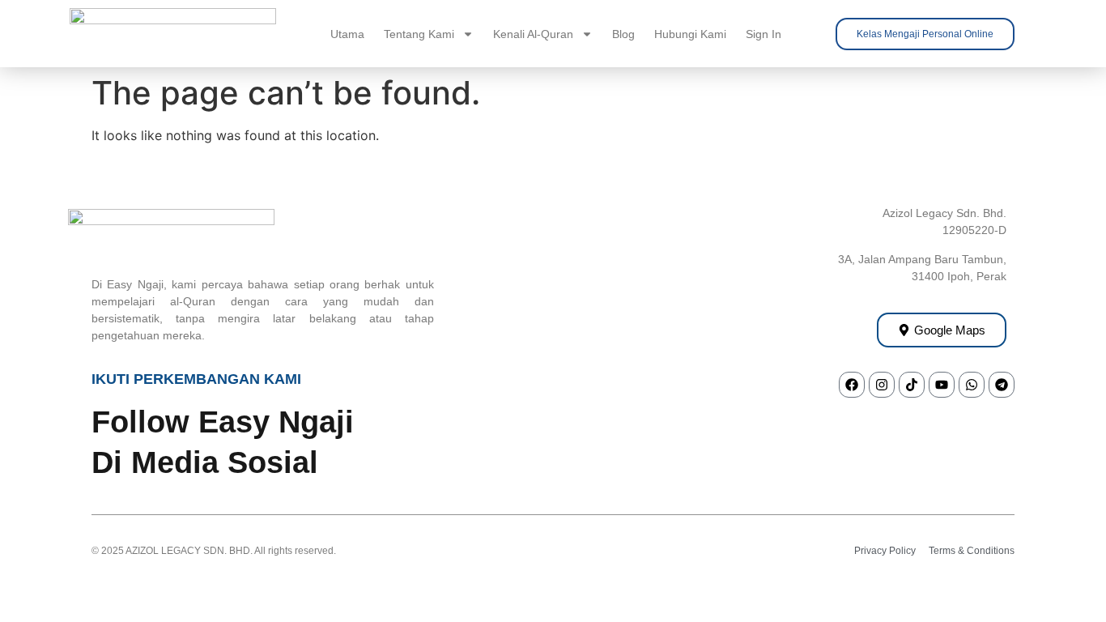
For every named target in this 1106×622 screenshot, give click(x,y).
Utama (347, 34)
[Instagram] (882, 385)
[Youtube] (942, 385)
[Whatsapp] (972, 385)
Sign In (763, 34)
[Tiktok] (912, 385)
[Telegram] (1002, 385)
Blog (623, 34)
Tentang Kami (419, 34)
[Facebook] (852, 385)
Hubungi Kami (690, 34)
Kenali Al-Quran (533, 34)
